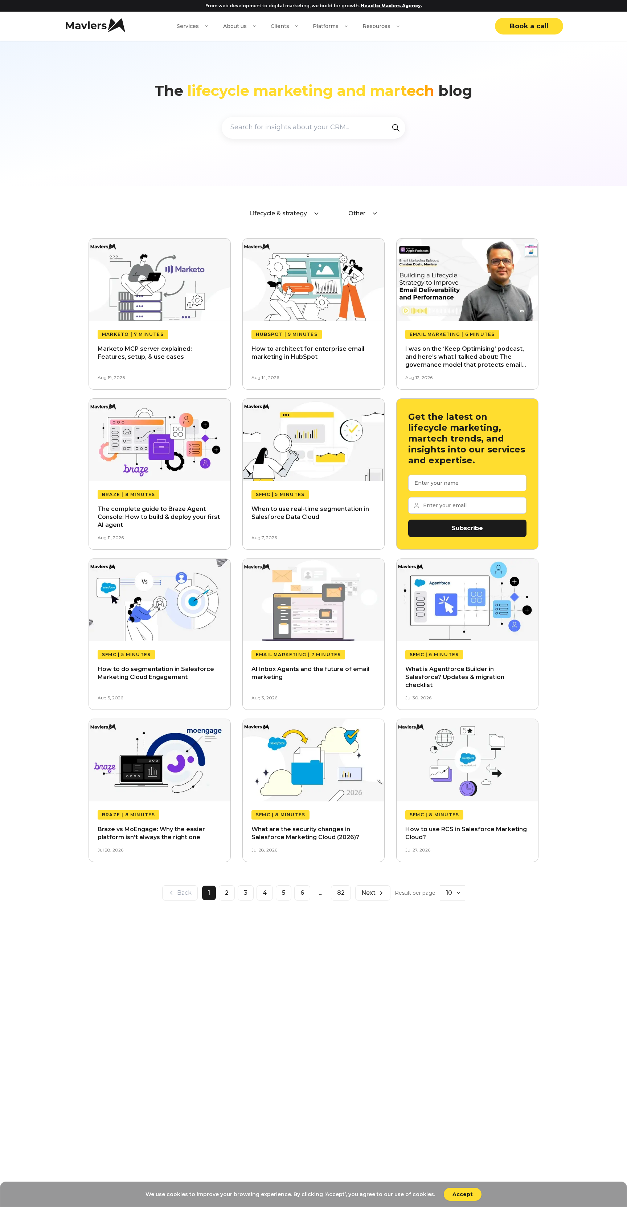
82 (341, 892)
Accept (462, 1194)
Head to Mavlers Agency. (391, 5)
